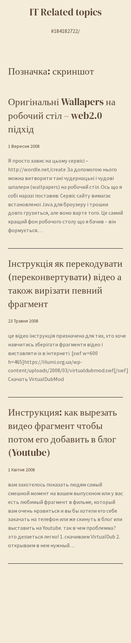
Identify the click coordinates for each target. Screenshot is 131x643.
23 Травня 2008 (23, 321)
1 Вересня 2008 (24, 146)
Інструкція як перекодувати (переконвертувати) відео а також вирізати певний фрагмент (65, 283)
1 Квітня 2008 (21, 470)
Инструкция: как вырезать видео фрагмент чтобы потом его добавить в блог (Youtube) (62, 432)
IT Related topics (66, 12)
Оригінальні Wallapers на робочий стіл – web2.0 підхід (62, 115)
